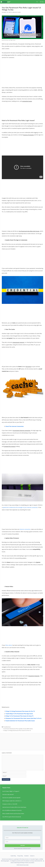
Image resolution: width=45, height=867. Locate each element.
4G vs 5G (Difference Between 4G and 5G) (11, 810)
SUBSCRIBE (22, 845)
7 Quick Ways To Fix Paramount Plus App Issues (19, 713)
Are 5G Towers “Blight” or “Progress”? (10, 791)
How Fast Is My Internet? (8, 794)
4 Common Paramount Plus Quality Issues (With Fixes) (18, 728)
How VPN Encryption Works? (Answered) (11, 816)
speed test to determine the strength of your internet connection (20, 507)
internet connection (25, 529)
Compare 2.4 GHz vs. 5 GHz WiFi (9, 804)
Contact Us (32, 855)
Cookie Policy (13, 855)
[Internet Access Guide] (6, 2)
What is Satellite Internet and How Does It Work (13, 813)
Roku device (9, 645)
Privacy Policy (20, 855)
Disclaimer (26, 855)
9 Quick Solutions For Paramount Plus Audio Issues (20, 721)
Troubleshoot (7, 727)
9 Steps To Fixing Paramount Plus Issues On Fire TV (20, 711)
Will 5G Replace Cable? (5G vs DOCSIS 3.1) (11, 801)
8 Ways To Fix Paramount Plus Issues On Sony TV (19, 716)
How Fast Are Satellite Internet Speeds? (11, 797)
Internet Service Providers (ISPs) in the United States (14, 807)
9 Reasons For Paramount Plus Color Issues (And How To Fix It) (23, 718)
